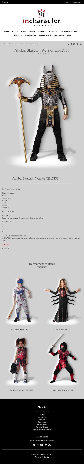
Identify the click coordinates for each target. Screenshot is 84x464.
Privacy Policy (42, 424)
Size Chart (5, 244)
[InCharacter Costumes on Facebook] (71, 44)
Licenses (16, 35)
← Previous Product (36, 54)
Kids (23, 31)
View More (42, 267)
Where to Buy (45, 35)
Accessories (30, 35)
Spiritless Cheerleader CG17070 (21, 390)
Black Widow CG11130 (62, 329)
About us (42, 419)
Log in (67, 2)
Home (6, 31)
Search (42, 415)
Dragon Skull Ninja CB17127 (63, 390)
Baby (14, 31)
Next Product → (49, 54)
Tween (32, 31)
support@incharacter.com (46, 440)
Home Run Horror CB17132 (21, 329)
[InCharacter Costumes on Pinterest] (77, 44)
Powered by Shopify (42, 457)
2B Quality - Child (12, 44)
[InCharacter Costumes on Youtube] (81, 44)
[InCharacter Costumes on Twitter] (68, 44)
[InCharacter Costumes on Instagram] (74, 44)
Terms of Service (42, 427)
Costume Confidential (70, 31)
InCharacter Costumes (45, 454)
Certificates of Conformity (42, 429)
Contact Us (42, 417)
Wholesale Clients (62, 35)
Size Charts (42, 422)
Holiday (52, 31)
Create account (76, 2)
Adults (41, 31)
